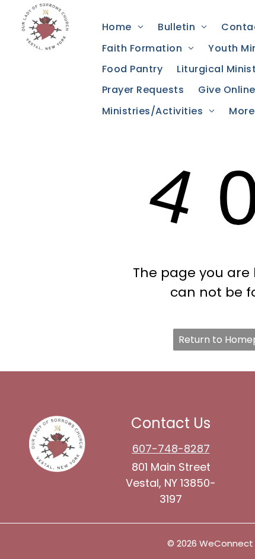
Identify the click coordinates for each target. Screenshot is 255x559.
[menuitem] (123, 27)
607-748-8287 (171, 448)
